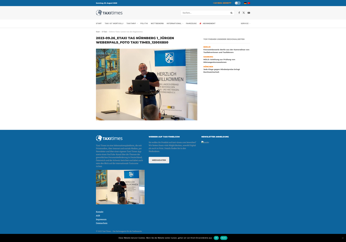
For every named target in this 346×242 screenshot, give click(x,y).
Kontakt (99, 212)
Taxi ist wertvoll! (114, 23)
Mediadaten (159, 160)
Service (245, 23)
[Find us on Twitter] (243, 12)
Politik (144, 23)
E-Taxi (104, 32)
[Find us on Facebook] (239, 12)
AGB (98, 215)
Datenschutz (101, 223)
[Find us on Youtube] (249, 12)
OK (216, 238)
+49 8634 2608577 (222, 3)
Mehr (224, 238)
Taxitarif (131, 23)
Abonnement (209, 23)
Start (99, 23)
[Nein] (342, 238)
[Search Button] (232, 13)
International (174, 23)
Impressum (101, 219)
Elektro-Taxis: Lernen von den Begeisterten (126, 32)
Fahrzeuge (191, 23)
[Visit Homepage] (109, 13)
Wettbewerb (157, 23)
